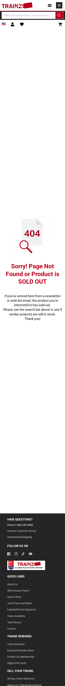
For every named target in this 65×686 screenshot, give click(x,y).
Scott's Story (14, 596)
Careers (11, 628)
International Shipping (19, 537)
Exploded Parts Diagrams (21, 609)
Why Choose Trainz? (18, 590)
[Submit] (59, 16)
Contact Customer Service (21, 530)
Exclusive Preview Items (20, 650)
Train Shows (14, 622)
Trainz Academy (16, 616)
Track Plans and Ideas (19, 603)
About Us (12, 584)
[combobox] (32, 15)
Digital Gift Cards (16, 663)
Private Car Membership (20, 656)
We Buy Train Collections (20, 678)
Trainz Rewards (16, 644)
